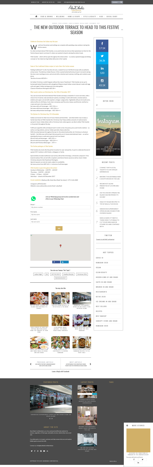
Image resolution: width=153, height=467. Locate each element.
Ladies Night (38, 274)
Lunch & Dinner (74, 23)
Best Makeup (101, 316)
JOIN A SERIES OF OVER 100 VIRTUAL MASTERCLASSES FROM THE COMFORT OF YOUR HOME (39, 330)
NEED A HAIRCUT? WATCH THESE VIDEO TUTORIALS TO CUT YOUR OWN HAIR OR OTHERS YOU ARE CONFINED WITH (109, 222)
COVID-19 (99, 258)
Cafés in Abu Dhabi (104, 282)
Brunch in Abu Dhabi (105, 287)
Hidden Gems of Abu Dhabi (107, 277)
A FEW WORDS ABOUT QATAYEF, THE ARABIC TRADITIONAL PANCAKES (60, 329)
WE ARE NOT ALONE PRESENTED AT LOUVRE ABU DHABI (109, 186)
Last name (33, 219)
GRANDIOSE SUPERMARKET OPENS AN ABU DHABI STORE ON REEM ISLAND (82, 306)
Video (59, 2)
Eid (47, 274)
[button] (60, 245)
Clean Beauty (101, 272)
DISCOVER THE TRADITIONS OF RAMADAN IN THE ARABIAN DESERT (138, 453)
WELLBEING (60, 16)
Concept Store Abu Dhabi (107, 321)
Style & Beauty (89, 16)
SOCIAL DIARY (112, 16)
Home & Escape (74, 16)
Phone (32, 204)
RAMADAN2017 (60, 278)
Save (59, 228)
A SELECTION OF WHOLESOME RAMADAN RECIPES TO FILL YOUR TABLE (82, 351)
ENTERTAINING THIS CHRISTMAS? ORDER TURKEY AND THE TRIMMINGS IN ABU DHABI (76, 363)
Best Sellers (101, 306)
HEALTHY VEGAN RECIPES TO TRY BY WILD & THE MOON (60, 306)
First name (33, 212)
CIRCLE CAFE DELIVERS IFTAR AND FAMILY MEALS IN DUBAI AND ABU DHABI (39, 351)
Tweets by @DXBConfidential (105, 239)
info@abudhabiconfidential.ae (74, 2)
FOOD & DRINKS (46, 16)
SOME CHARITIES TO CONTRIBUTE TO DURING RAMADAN (60, 351)
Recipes (99, 311)
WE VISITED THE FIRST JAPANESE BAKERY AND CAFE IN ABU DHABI (45, 363)
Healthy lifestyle (68, 274)
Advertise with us (48, 2)
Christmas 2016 (82, 274)
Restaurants (101, 292)
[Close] (127, 425)
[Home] (36, 16)
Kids (101, 16)
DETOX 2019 (55, 274)
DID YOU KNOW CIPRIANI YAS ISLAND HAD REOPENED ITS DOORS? (39, 306)
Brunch (54, 23)
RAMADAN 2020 (102, 263)
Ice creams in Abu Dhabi (106, 301)
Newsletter (35, 2)
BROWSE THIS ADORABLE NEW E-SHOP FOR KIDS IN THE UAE (87, 428)
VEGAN (98, 267)
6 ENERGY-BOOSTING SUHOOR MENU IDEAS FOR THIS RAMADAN (82, 329)
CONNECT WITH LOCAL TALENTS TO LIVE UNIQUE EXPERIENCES (108, 170)
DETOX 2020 (101, 297)
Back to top (113, 461)
